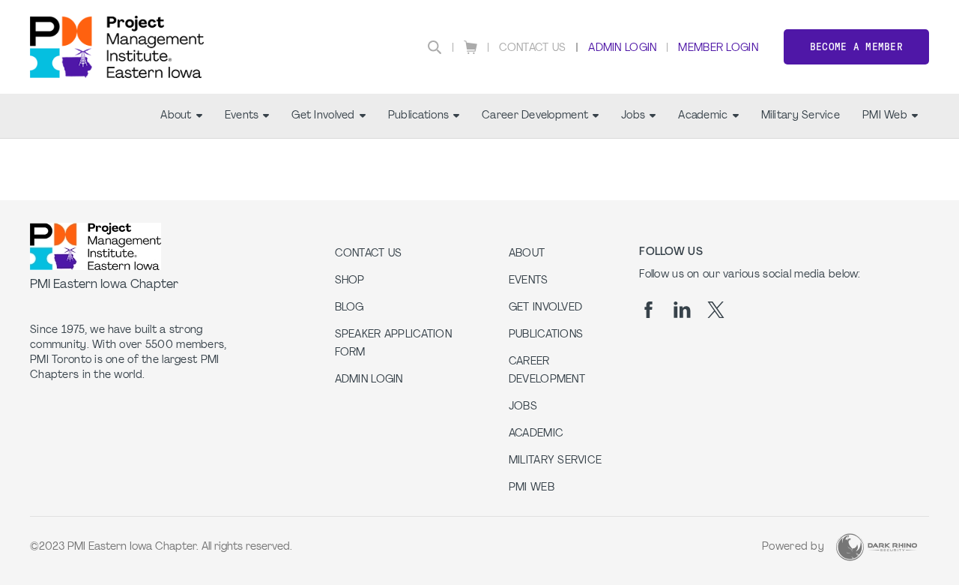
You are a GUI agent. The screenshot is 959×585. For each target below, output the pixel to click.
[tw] (716, 310)
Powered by (793, 547)
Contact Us (532, 48)
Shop (350, 280)
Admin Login (622, 48)
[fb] (648, 310)
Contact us (368, 254)
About (175, 116)
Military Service (800, 116)
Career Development (535, 116)
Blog (349, 308)
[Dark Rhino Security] (876, 547)
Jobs (633, 116)
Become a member (856, 46)
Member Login (717, 48)
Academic (702, 116)
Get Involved (322, 116)
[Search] (435, 47)
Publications (418, 116)
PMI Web (884, 116)
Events (242, 116)
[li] (682, 310)
